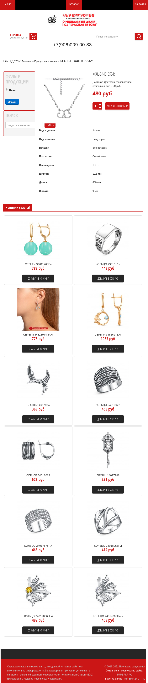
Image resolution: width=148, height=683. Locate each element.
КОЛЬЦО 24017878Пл (38, 545)
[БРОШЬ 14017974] (38, 379)
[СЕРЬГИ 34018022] (38, 449)
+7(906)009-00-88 (72, 44)
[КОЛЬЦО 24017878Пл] (38, 520)
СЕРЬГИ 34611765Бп (38, 264)
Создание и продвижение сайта (124, 670)
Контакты (140, 3)
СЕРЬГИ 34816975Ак (108, 334)
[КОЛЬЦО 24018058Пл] (108, 520)
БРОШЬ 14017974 (38, 404)
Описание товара (56, 252)
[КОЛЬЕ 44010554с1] (64, 98)
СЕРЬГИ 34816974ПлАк (38, 334)
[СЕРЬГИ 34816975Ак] (108, 309)
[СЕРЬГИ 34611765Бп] (38, 238)
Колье (53, 61)
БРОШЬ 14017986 (108, 475)
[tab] (19, 90)
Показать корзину (33, 36)
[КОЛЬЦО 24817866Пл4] (38, 590)
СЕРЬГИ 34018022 (38, 475)
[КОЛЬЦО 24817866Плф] (108, 590)
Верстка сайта (113, 678)
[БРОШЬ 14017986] (108, 449)
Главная (26, 61)
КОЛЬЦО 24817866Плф (108, 616)
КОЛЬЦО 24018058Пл (108, 545)
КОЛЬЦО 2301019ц (108, 264)
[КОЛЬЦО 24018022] (108, 379)
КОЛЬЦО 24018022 (108, 404)
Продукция (40, 61)
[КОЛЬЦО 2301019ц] (108, 238)
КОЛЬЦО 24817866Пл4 (38, 616)
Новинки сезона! (18, 207)
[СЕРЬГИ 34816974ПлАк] (38, 309)
